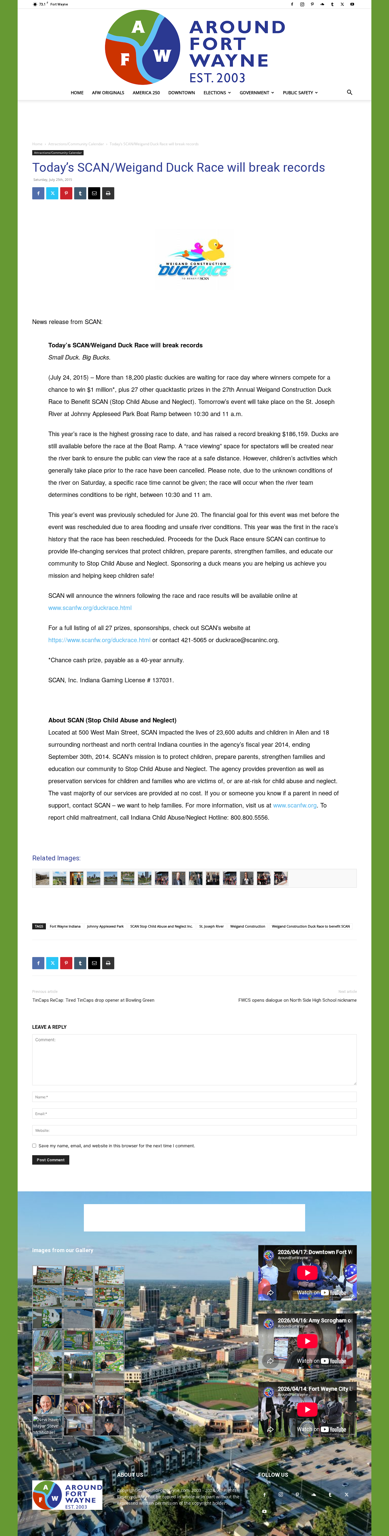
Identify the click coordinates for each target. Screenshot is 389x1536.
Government (254, 92)
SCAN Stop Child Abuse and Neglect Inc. (161, 926)
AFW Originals (108, 92)
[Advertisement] (194, 121)
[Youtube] (352, 4)
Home (77, 92)
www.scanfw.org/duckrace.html (90, 607)
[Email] (94, 193)
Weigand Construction (247, 926)
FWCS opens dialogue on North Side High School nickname (298, 1000)
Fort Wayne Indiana (65, 926)
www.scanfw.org (295, 805)
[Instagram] (302, 4)
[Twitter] (342, 4)
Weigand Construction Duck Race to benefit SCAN (311, 926)
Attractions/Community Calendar (76, 143)
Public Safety (298, 92)
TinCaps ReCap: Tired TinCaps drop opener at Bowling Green (93, 1000)
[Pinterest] (312, 4)
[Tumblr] (332, 4)
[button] (349, 93)
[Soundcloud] (322, 4)
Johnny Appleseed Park (105, 926)
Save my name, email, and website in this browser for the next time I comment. (117, 1145)
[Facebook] (292, 4)
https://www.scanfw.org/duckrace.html (99, 639)
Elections (215, 92)
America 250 (146, 92)
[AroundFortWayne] (194, 47)
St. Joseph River (211, 926)
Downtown (181, 92)
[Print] (108, 193)
